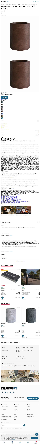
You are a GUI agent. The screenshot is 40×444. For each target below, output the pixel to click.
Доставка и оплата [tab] (4, 126)
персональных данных (18, 428)
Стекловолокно (36, 136)
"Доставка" (11, 251)
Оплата (11, 177)
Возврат (28, 409)
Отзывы (15, 409)
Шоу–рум (19, 194)
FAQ (28, 410)
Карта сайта (16, 410)
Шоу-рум (16, 407)
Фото (15, 419)
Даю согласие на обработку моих (12, 428)
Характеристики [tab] (4, 124)
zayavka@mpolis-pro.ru (21, 358)
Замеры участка (4, 419)
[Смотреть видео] (8, 210)
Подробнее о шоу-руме (7, 367)
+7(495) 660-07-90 (5, 397)
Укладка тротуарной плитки (6, 417)
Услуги (20, 443)
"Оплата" (11, 235)
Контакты (16, 406)
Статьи (15, 416)
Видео (15, 417)
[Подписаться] (24, 425)
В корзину (4, 97)
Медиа (28, 443)
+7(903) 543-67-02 (5, 398)
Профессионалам (30, 416)
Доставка (12, 188)
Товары (12, 443)
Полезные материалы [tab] (5, 128)
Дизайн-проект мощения (6, 416)
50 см (38, 132)
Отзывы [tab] (2, 127)
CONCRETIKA (37, 130)
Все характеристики (4, 123)
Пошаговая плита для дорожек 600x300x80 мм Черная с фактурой (10, 290)
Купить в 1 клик (3, 99)
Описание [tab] (3, 125)
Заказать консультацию (32, 398)
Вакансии (29, 417)
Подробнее (13, 439)
